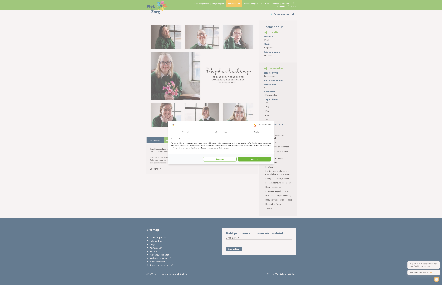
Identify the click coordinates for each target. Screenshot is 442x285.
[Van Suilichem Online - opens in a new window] (262, 125)
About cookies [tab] (221, 132)
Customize (220, 159)
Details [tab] (256, 132)
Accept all (254, 159)
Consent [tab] (185, 132)
